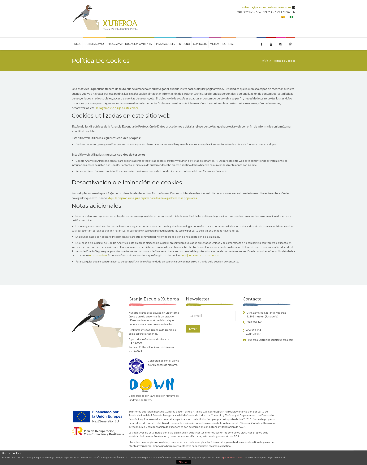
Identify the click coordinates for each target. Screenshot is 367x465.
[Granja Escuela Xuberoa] (105, 18)
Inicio (77, 43)
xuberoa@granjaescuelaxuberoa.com (266, 7)
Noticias (228, 43)
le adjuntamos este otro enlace (200, 255)
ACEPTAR (183, 462)
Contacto (200, 43)
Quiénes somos (94, 43)
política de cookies (233, 457)
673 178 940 (253, 334)
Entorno (184, 43)
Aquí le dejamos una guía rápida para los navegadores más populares (152, 198)
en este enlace (98, 255)
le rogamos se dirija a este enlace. (117, 108)
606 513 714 (253, 330)
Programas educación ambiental (130, 43)
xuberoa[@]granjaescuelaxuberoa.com (270, 339)
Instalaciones (165, 43)
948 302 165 (254, 322)
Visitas (214, 43)
